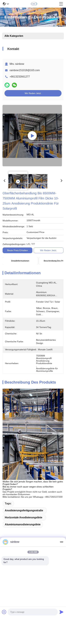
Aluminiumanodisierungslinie (23, 524)
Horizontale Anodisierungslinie (23, 517)
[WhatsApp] (7, 85)
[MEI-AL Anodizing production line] (32, 135)
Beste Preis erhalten (17, 250)
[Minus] (61, 542)
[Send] (61, 611)
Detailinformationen (20, 261)
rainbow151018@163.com (25, 70)
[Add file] (4, 611)
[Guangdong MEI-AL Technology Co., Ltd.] (34, 3)
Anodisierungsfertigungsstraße (24, 510)
